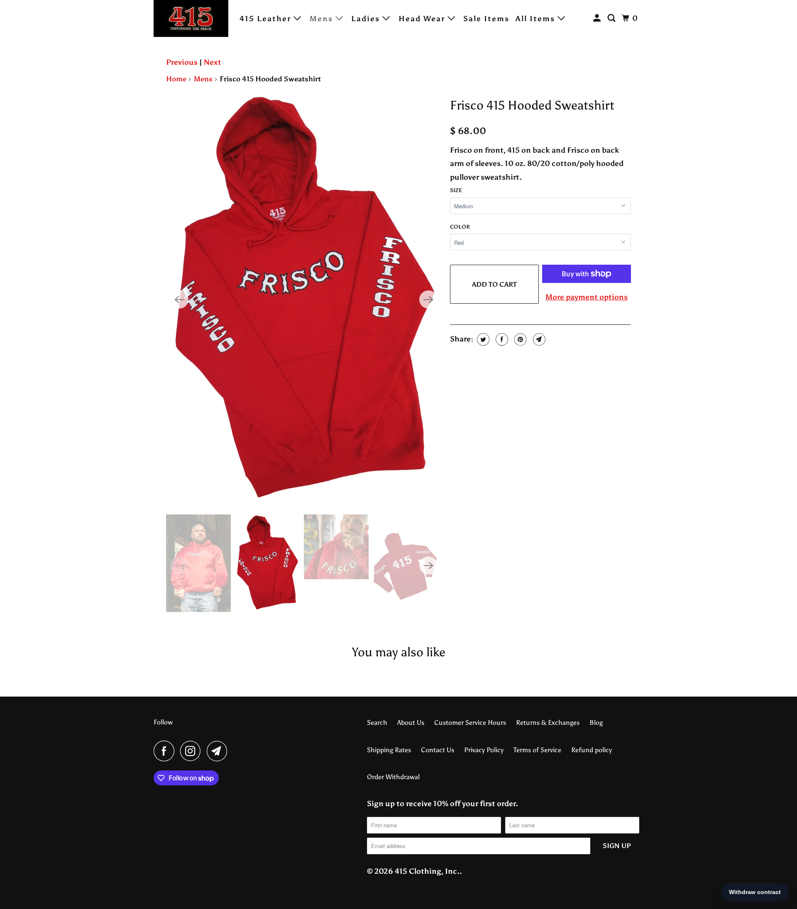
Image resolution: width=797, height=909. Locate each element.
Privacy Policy (484, 750)
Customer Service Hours (470, 722)
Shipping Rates (389, 750)
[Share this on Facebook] (501, 339)
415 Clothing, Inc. (427, 871)
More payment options (586, 297)
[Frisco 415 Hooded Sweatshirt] (304, 299)
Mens (322, 18)
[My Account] (598, 18)
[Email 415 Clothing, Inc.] (219, 751)
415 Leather (266, 18)
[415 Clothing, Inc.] (191, 18)
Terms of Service (537, 750)
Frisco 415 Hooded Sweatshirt (532, 105)
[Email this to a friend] (538, 339)
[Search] (612, 18)
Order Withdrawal (393, 777)
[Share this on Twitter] (482, 339)
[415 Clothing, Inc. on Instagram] (192, 751)
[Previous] (179, 299)
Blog (596, 722)
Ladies (366, 18)
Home (176, 79)
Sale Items (486, 18)
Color (460, 227)
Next (212, 62)
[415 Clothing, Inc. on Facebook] (166, 751)
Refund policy (591, 750)
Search (377, 722)
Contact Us (437, 750)
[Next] (428, 299)
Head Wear (422, 18)
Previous (182, 62)
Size (456, 190)
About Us (410, 722)
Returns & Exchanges (547, 722)
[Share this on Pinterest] (519, 339)
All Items (536, 18)
